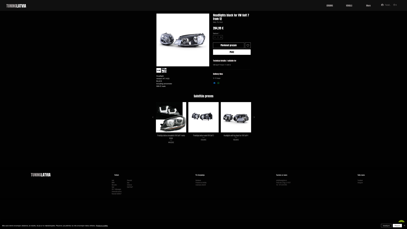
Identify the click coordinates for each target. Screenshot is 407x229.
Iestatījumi (386, 226)
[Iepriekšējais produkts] (153, 117)
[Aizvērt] (404, 225)
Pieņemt (397, 226)
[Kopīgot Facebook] (214, 83)
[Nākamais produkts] (254, 117)
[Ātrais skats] (171, 117)
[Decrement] (214, 37)
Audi (113, 180)
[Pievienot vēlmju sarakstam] (248, 45)
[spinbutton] (218, 37)
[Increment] (221, 37)
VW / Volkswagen (116, 189)
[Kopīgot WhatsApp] (218, 83)
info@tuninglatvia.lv (281, 180)
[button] (395, 5)
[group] (203, 123)
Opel (113, 187)
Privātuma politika (102, 226)
